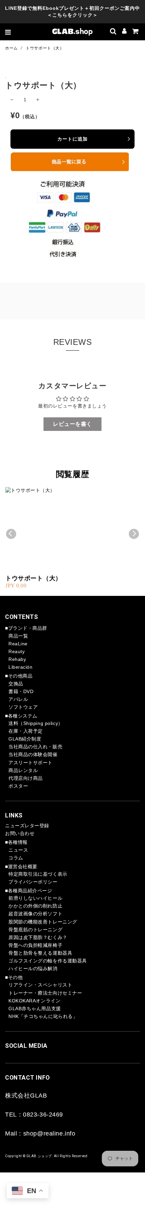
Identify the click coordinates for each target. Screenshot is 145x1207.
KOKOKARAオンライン (34, 1000)
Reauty (16, 651)
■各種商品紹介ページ (28, 890)
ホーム (11, 48)
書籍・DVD (20, 691)
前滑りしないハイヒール (35, 898)
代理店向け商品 (25, 778)
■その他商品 (18, 676)
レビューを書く (72, 424)
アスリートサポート (30, 762)
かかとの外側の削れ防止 (35, 906)
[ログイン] (124, 31)
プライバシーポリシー (33, 882)
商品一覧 (18, 636)
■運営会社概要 (21, 866)
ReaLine (18, 643)
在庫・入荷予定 (25, 731)
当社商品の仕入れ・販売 (35, 746)
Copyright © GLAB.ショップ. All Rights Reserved (46, 1156)
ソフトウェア (23, 707)
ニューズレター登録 (27, 825)
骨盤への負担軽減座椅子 (35, 945)
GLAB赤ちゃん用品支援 (34, 1008)
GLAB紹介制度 (24, 739)
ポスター (18, 786)
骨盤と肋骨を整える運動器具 (40, 953)
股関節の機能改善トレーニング (42, 921)
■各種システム (21, 716)
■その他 (14, 977)
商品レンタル (23, 770)
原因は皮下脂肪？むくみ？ (37, 937)
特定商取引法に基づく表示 (37, 874)
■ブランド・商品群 (26, 628)
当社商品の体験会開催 (33, 754)
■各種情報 (16, 842)
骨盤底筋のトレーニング (35, 929)
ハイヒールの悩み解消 (33, 968)
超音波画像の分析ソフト (35, 913)
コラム (15, 857)
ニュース (18, 850)
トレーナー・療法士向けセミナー (45, 993)
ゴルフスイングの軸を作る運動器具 (47, 960)
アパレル (18, 699)
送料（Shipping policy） (35, 723)
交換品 (15, 683)
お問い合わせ (19, 833)
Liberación (20, 667)
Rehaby (17, 659)
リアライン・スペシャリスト (40, 984)
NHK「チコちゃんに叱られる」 (43, 1016)
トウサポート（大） (33, 578)
